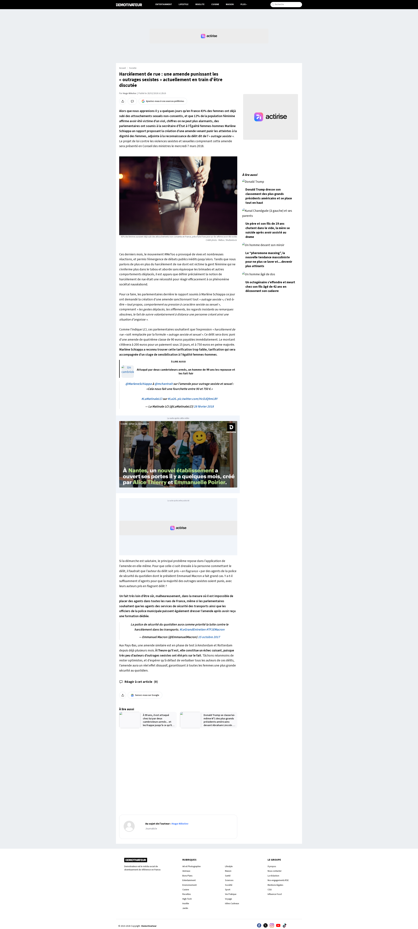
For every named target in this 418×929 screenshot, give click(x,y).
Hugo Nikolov (129, 93)
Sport (227, 889)
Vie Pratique (230, 894)
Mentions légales (275, 885)
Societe (133, 68)
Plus (243, 4)
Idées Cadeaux (232, 903)
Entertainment (163, 4)
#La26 (172, 399)
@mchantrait (164, 384)
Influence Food (275, 894)
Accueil (122, 68)
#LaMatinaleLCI (151, 399)
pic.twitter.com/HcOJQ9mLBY (197, 399)
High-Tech (187, 898)
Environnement (189, 885)
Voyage (228, 898)
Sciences (229, 880)
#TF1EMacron (215, 629)
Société (228, 885)
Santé (228, 875)
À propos (272, 866)
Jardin (185, 908)
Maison (230, 4)
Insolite (199, 4)
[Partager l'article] (122, 101)
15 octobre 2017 (209, 637)
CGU (270, 889)
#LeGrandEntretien (193, 629)
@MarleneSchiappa (138, 384)
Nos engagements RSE (278, 880)
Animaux (186, 871)
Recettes (186, 894)
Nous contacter (274, 871)
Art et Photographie (191, 866)
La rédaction (273, 875)
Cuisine (215, 4)
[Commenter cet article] (132, 101)
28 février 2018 (204, 406)
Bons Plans (187, 875)
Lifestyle (183, 4)
